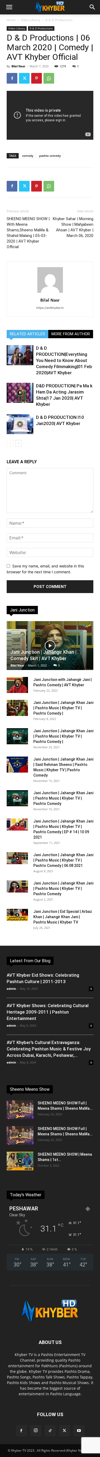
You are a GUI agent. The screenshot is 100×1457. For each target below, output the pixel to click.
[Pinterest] (36, 78)
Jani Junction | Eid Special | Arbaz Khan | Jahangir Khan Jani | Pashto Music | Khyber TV (62, 916)
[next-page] (18, 443)
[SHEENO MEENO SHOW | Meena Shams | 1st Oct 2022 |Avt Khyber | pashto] (20, 1161)
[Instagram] (35, 1430)
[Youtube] (79, 1430)
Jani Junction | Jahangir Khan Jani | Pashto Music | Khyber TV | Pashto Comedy (63, 798)
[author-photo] (50, 292)
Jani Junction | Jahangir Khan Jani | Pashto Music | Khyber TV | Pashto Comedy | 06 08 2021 (63, 860)
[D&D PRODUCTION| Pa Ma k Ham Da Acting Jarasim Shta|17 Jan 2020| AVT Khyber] (20, 393)
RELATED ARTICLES (27, 334)
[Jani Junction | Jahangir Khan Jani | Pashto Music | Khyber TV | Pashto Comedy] (17, 798)
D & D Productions (59, 20)
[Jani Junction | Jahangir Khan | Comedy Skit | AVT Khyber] (50, 645)
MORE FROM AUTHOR (70, 334)
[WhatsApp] (48, 78)
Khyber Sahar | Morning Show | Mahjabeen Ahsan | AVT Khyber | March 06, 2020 (73, 227)
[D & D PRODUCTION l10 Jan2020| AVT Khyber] (20, 424)
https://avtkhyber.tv (50, 308)
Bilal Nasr (18, 66)
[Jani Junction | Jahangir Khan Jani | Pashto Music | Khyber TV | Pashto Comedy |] (17, 708)
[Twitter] (24, 78)
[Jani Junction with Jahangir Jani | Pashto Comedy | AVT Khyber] (17, 685)
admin (11, 989)
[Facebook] (12, 78)
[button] (9, 7)
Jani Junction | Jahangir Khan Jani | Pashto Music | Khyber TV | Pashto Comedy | (63, 707)
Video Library (30, 20)
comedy (27, 156)
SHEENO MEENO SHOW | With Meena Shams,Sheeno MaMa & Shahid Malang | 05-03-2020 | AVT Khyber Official (28, 232)
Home (11, 20)
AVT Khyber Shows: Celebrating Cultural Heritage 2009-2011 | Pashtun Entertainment (48, 1012)
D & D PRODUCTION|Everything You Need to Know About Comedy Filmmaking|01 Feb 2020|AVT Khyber (64, 360)
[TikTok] (50, 1430)
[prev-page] (10, 443)
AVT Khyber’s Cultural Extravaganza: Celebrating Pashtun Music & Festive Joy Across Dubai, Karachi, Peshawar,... (49, 1049)
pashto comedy (50, 156)
